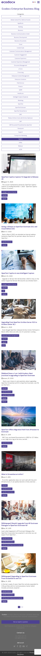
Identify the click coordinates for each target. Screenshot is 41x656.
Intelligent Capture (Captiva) (9, 192)
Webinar (4, 401)
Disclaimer (20, 654)
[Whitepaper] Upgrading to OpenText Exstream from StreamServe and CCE (18, 577)
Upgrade (4, 198)
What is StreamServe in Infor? (12, 474)
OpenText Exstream (7, 242)
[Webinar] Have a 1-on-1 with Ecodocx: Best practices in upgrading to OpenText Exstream (18, 374)
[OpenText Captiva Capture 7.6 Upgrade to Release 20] (18, 173)
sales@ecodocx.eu (20, 638)
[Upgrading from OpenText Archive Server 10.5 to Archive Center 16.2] (18, 318)
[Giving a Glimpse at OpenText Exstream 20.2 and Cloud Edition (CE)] (18, 223)
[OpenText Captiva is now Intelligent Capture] (18, 269)
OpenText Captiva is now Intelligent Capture (17, 273)
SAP (3, 291)
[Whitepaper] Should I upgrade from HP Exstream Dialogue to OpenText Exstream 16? (19, 524)
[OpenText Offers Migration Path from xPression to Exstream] (18, 426)
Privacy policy (34, 653)
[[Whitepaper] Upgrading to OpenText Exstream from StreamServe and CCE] (18, 573)
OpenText (4, 195)
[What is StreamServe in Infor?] (18, 470)
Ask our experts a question (20, 622)
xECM (3, 345)
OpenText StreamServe (8, 395)
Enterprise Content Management (10, 335)
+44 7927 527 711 (20, 636)
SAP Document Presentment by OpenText (12, 545)
